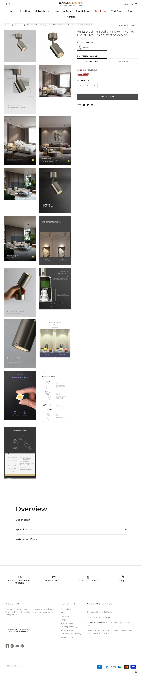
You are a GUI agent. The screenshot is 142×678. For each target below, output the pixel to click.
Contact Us (65, 616)
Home (11, 11)
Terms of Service (68, 630)
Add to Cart (107, 97)
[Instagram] (12, 646)
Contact (71, 17)
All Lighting (25, 11)
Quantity (83, 80)
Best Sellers (100, 11)
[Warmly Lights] (71, 4)
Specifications (24, 529)
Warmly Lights (16, 666)
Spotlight (18, 25)
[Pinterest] (22, 646)
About (130, 11)
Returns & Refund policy (71, 634)
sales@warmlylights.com (102, 612)
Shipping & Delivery (69, 627)
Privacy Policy (67, 637)
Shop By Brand (83, 11)
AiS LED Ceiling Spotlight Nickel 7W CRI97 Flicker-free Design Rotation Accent (59, 25)
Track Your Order (68, 623)
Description (23, 519)
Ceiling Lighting (42, 11)
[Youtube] (17, 646)
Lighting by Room (63, 11)
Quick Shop (66, 609)
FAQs (63, 620)
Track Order (116, 11)
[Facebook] (7, 646)
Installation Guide (27, 539)
